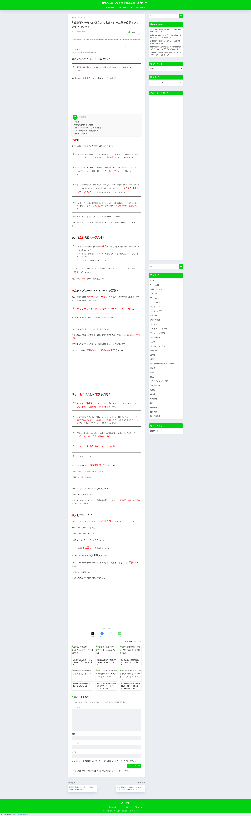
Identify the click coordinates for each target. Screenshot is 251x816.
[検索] (181, 16)
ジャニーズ (137, 641)
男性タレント (155, 407)
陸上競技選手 (155, 416)
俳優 (152, 359)
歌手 (152, 403)
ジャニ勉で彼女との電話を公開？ (86, 131)
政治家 (152, 394)
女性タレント (155, 386)
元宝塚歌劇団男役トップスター (162, 364)
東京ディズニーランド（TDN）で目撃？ (88, 128)
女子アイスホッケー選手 (159, 381)
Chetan (14, 814)
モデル (152, 342)
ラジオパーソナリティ (158, 346)
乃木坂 (152, 355)
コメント (76, 707)
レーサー (153, 350)
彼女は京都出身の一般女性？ (84, 125)
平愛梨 (76, 122)
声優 (152, 372)
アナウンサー (155, 302)
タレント (153, 324)
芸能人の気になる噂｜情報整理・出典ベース (125, 2)
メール (75, 743)
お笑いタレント (156, 289)
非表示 (82, 117)
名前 (74, 734)
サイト (74, 752)
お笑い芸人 (154, 294)
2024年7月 (154, 431)
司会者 (152, 368)
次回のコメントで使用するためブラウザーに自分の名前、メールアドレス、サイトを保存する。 (105, 761)
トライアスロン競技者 (158, 329)
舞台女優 (153, 412)
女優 (152, 377)
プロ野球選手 (155, 337)
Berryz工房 (154, 285)
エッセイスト (155, 307)
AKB (152, 280)
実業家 (152, 390)
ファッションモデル (157, 333)
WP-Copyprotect (23, 814)
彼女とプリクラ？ (80, 133)
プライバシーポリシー (125, 7)
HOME (126, 803)
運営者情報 (110, 7)
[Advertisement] (106, 96)
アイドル (153, 298)
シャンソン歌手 (156, 311)
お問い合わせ (140, 7)
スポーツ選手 (155, 320)
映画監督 (153, 399)
